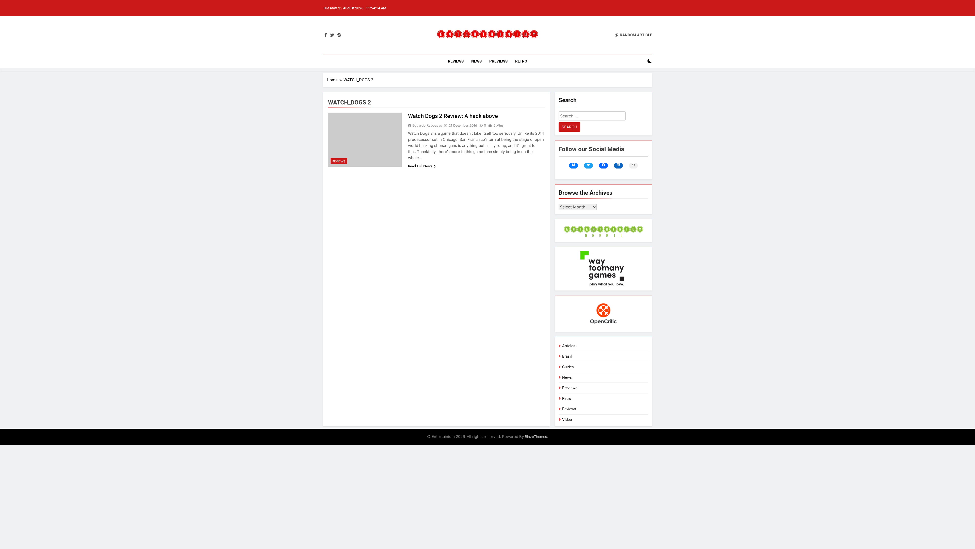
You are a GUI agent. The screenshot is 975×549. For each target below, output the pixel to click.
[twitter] (332, 35)
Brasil (567, 356)
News (476, 61)
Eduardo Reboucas (427, 125)
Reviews (456, 61)
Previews (498, 61)
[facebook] (326, 35)
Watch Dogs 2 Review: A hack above (453, 116)
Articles (568, 346)
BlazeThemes (536, 436)
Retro (521, 61)
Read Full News (420, 166)
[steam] (339, 35)
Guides (568, 367)
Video (567, 419)
